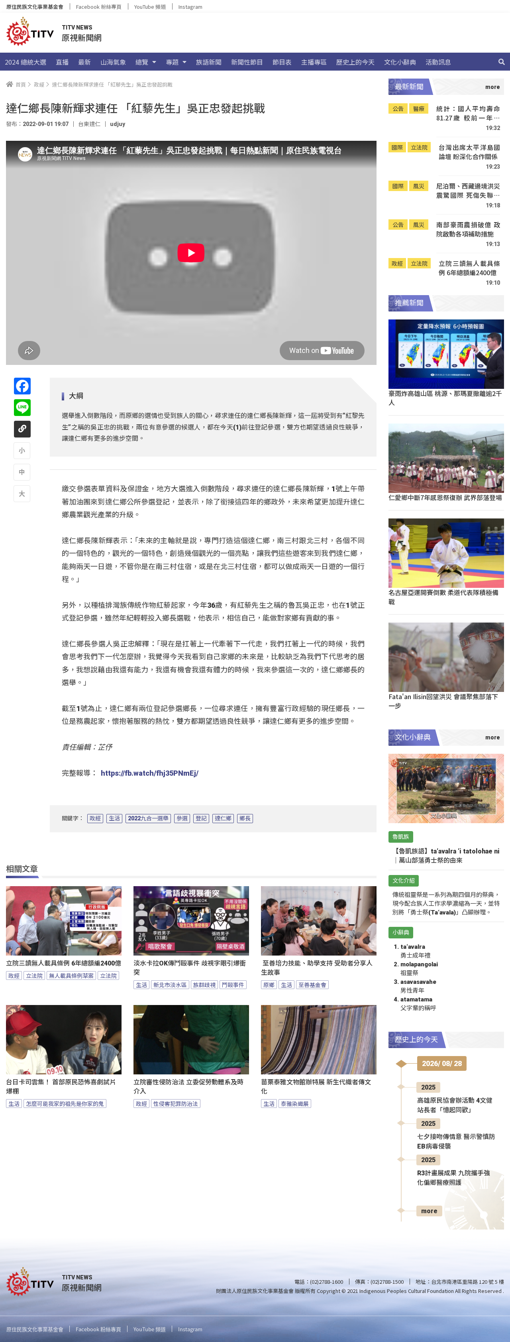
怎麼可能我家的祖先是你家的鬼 (65, 1103)
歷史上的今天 (355, 62)
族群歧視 (204, 985)
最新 (84, 62)
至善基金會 (312, 985)
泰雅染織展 (295, 1103)
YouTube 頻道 (150, 6)
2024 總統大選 (25, 62)
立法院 (34, 975)
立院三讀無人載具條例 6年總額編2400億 (63, 963)
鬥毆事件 (233, 985)
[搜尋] (501, 61)
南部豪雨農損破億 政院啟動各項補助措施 (468, 229)
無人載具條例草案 (71, 975)
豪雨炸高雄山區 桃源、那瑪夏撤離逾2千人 (445, 397)
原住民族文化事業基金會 (34, 6)
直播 (62, 62)
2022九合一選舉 (148, 818)
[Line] (22, 407)
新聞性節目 (247, 62)
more (429, 1211)
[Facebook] (22, 386)
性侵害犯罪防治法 (175, 1103)
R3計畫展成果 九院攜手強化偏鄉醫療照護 (453, 1177)
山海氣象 (113, 62)
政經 (95, 818)
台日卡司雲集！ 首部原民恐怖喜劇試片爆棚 (61, 1086)
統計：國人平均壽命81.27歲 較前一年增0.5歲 (468, 113)
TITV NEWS (77, 27)
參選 (182, 818)
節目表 (282, 62)
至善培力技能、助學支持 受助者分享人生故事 (317, 968)
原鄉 (269, 985)
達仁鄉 (223, 818)
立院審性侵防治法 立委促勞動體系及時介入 (188, 1086)
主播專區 (314, 62)
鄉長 (245, 818)
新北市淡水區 (170, 985)
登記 (201, 818)
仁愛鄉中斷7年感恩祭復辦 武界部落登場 (445, 497)
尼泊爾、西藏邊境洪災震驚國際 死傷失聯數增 (468, 190)
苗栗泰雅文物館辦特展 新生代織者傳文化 (316, 1086)
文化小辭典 (400, 62)
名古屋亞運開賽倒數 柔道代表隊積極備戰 (443, 596)
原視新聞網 (82, 37)
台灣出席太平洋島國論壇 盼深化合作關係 (469, 152)
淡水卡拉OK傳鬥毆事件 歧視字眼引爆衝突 (189, 968)
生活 (114, 818)
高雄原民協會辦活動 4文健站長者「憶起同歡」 (454, 1105)
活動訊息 (438, 62)
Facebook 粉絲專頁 (99, 6)
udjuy (117, 124)
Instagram (190, 6)
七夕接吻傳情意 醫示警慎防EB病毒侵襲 (456, 1141)
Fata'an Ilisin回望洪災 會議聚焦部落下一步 (443, 701)
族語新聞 (209, 62)
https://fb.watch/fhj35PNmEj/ (149, 773)
